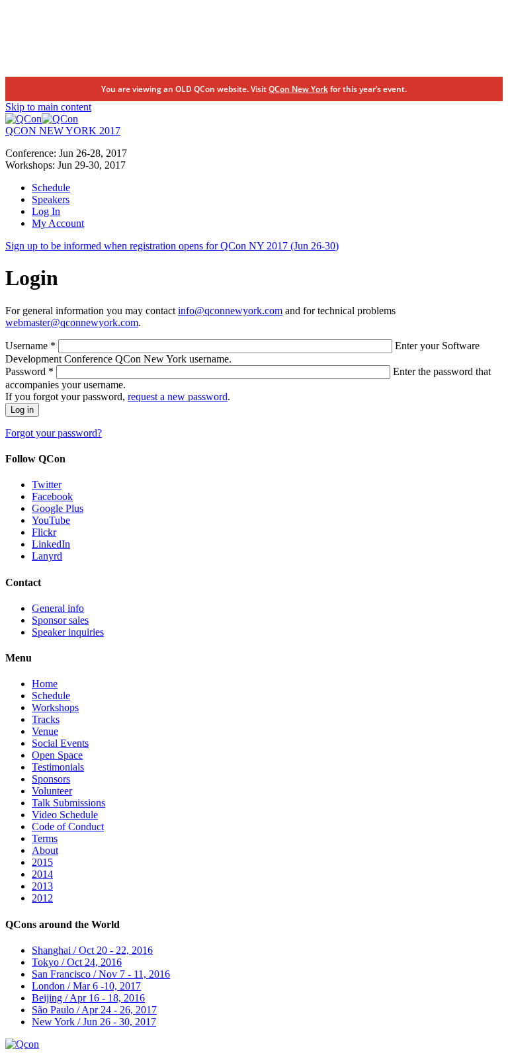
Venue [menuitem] (45, 731)
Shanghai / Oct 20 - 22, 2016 (92, 950)
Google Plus (57, 508)
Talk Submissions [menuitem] (68, 802)
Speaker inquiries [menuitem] (68, 632)
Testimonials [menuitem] (58, 767)
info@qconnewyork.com (230, 310)
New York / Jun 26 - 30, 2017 (94, 1021)
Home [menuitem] (45, 683)
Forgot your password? (53, 433)
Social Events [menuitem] (60, 743)
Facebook (52, 496)
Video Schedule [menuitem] (65, 814)
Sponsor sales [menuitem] (60, 620)
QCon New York (298, 89)
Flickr (44, 532)
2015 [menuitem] (42, 862)
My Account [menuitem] (58, 223)
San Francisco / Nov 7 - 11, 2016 (101, 974)
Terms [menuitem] (45, 838)
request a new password (178, 396)
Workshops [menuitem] (55, 707)
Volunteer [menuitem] (52, 790)
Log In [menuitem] (46, 211)
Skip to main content (48, 106)
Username (30, 345)
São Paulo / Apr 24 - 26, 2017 (94, 1009)
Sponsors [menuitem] (51, 779)
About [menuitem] (45, 850)
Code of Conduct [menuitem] (68, 826)
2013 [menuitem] (42, 886)
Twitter (47, 484)
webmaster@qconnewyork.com (71, 322)
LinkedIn (51, 544)
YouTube (51, 520)
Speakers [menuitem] (50, 199)
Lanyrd (47, 556)
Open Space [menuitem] (57, 755)
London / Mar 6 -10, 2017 (86, 986)
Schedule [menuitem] (51, 187)
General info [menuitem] (58, 608)
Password (29, 371)
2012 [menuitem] (42, 898)
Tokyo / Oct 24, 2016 (77, 962)
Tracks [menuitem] (46, 719)
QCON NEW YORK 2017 (62, 130)
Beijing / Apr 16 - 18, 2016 (88, 997)
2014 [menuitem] (42, 874)
